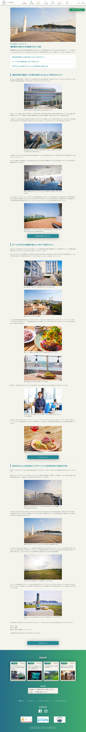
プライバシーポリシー (44, 701)
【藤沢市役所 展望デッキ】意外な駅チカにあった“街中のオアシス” (28, 57)
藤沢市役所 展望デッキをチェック (43, 236)
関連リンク (21, 701)
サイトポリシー (31, 701)
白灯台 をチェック (43, 643)
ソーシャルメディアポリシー (60, 701)
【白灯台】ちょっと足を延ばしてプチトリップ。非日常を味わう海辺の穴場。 (30, 66)
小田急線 (31, 689)
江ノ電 (30, 692)
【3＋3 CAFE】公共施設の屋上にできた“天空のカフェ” (25, 61)
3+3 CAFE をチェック (43, 457)
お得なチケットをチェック (77, 9)
